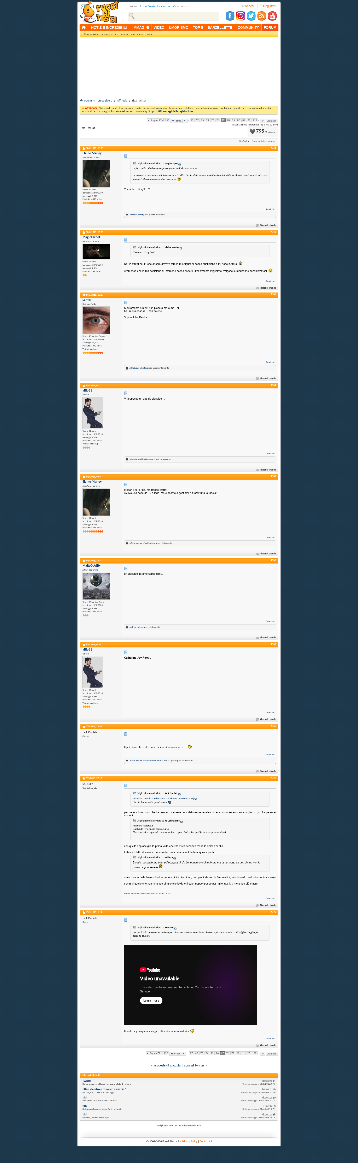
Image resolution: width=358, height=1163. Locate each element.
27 (192, 120)
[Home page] (84, 27)
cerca (149, 34)
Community (168, 6)
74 (207, 120)
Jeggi (133, 459)
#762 (273, 232)
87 (249, 120)
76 (217, 120)
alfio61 (134, 627)
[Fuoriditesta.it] (100, 11)
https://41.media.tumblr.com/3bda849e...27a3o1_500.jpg (165, 798)
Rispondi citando (268, 225)
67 (197, 120)
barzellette (220, 28)
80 (238, 120)
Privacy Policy (189, 1141)
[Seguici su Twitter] (251, 20)
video (159, 28)
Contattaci (206, 1141)
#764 (273, 385)
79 (233, 120)
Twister (86, 1081)
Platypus (135, 368)
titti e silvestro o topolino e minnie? (104, 1089)
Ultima (270, 120)
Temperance (136, 543)
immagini (140, 28)
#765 (273, 476)
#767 (273, 644)
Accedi (249, 6)
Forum (88, 100)
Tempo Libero (104, 100)
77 (223, 120)
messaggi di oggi (109, 34)
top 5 (198, 28)
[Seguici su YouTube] (272, 20)
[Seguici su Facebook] (230, 20)
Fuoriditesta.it (149, 6)
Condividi (270, 209)
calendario (137, 34)
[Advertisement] (179, 69)
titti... (85, 1106)
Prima (178, 120)
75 (212, 120)
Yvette (144, 368)
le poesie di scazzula (167, 1065)
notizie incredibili (109, 28)
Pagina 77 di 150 (160, 120)
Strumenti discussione (262, 141)
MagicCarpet (137, 215)
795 (264, 131)
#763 (273, 294)
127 (255, 120)
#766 (273, 560)
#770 (273, 912)
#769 (273, 778)
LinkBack (243, 141)
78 (228, 120)
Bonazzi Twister (194, 1065)
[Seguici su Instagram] (241, 20)
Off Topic (122, 100)
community (248, 28)
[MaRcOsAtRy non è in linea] (96, 586)
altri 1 (168, 760)
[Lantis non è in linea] (96, 320)
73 (202, 120)
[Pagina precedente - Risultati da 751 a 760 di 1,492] (184, 121)
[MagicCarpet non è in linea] (96, 252)
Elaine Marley (149, 760)
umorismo (178, 28)
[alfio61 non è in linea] (92, 413)
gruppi (124, 34)
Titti (84, 1097)
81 (243, 120)
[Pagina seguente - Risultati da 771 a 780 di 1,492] (262, 121)
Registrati (269, 6)
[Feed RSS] (262, 20)
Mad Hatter (143, 459)
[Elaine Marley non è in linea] (96, 173)
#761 (273, 148)
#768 (273, 726)
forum (270, 28)
